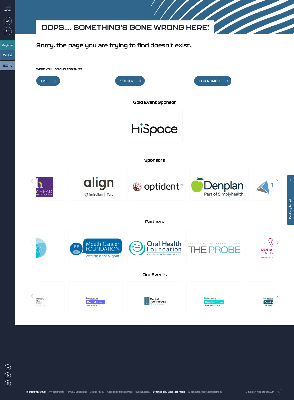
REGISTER (126, 80)
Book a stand (122, 365)
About (118, 383)
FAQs (118, 374)
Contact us (121, 378)
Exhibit (8, 55)
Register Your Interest (126, 360)
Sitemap (119, 387)
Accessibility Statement (120, 391)
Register (8, 45)
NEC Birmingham (203, 349)
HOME (44, 80)
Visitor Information (125, 351)
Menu (7, 10)
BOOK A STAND (209, 80)
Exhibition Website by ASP (260, 391)
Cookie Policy (97, 391)
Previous (32, 181)
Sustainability (142, 391)
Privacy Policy (56, 391)
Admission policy (124, 369)
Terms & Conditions (77, 391)
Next (277, 181)
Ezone (7, 65)
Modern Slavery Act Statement (205, 391)
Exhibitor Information (126, 356)
